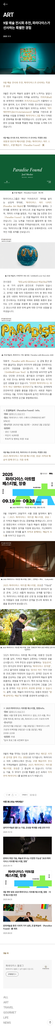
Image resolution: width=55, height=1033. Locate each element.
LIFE (5, 1017)
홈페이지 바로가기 (17, 413)
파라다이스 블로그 (15, 965)
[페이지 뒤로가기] (5, 5)
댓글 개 (5, 953)
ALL (5, 997)
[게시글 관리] (15, 795)
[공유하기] (12, 795)
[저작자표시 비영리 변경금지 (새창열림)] (33, 795)
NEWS (7, 1022)
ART (8, 14)
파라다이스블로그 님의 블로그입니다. (20, 969)
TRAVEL (8, 1007)
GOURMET (9, 1012)
